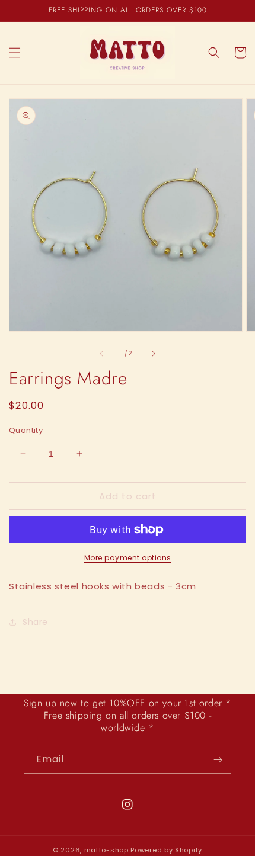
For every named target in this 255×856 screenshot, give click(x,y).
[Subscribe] (218, 760)
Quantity (26, 430)
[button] (15, 53)
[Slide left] (101, 354)
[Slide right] (154, 354)
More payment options (127, 558)
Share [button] (35, 622)
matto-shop (106, 850)
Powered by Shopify (166, 850)
